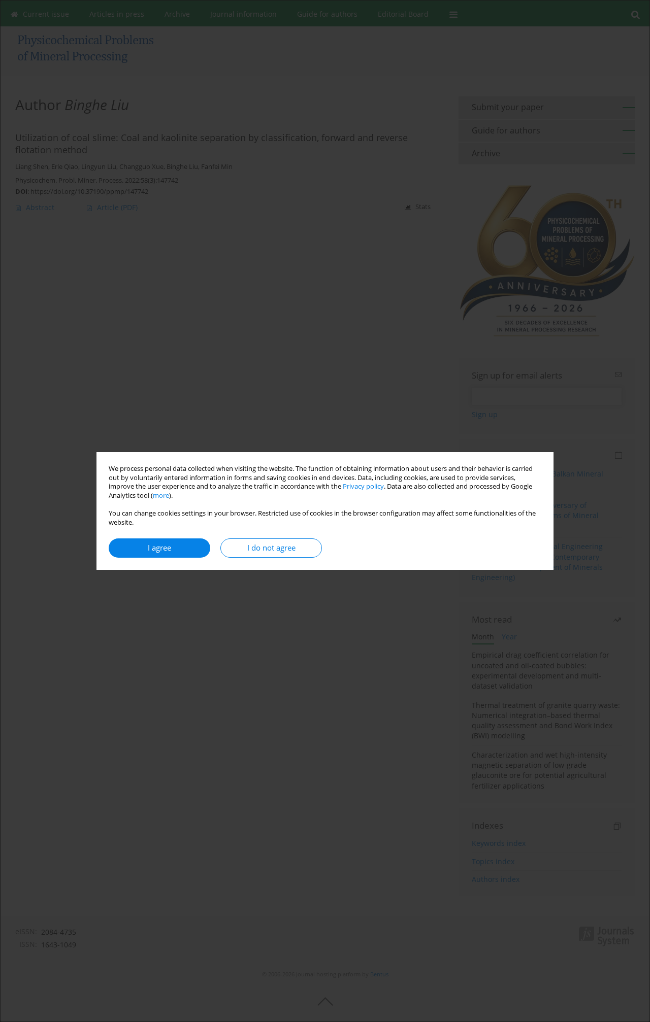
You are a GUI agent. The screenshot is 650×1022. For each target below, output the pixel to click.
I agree (159, 547)
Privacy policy (363, 486)
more (161, 495)
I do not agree (271, 547)
